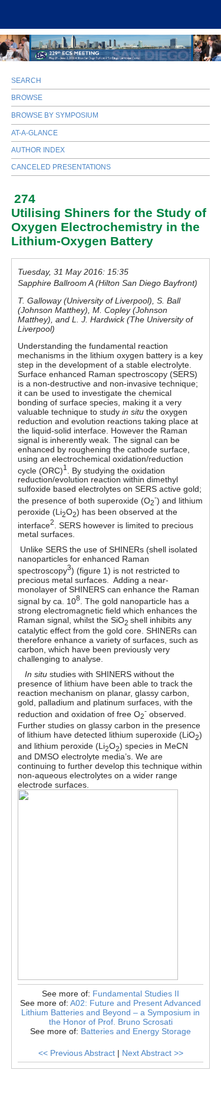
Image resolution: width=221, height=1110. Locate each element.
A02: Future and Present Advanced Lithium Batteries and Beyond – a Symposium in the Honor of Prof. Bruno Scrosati (111, 1012)
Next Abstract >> (152, 1053)
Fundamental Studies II (136, 993)
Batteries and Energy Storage (136, 1031)
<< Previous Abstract (76, 1053)
